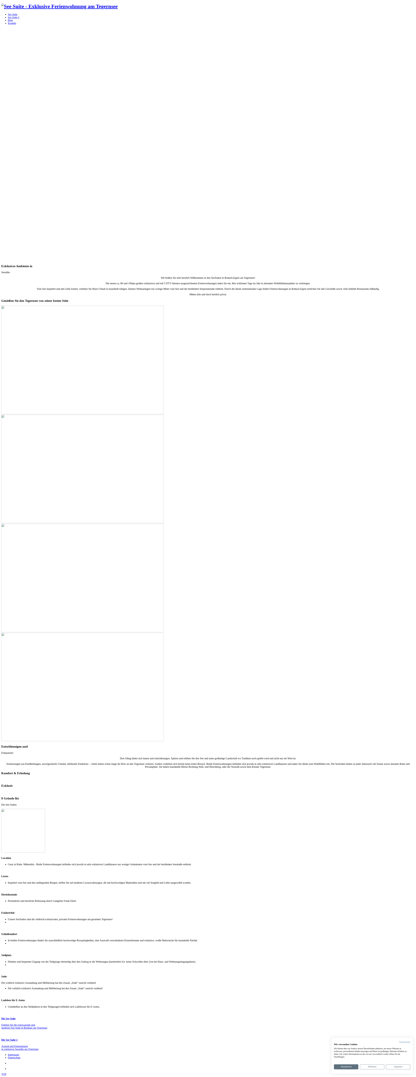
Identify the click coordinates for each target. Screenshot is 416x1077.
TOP (3, 1074)
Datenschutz (404, 1042)
